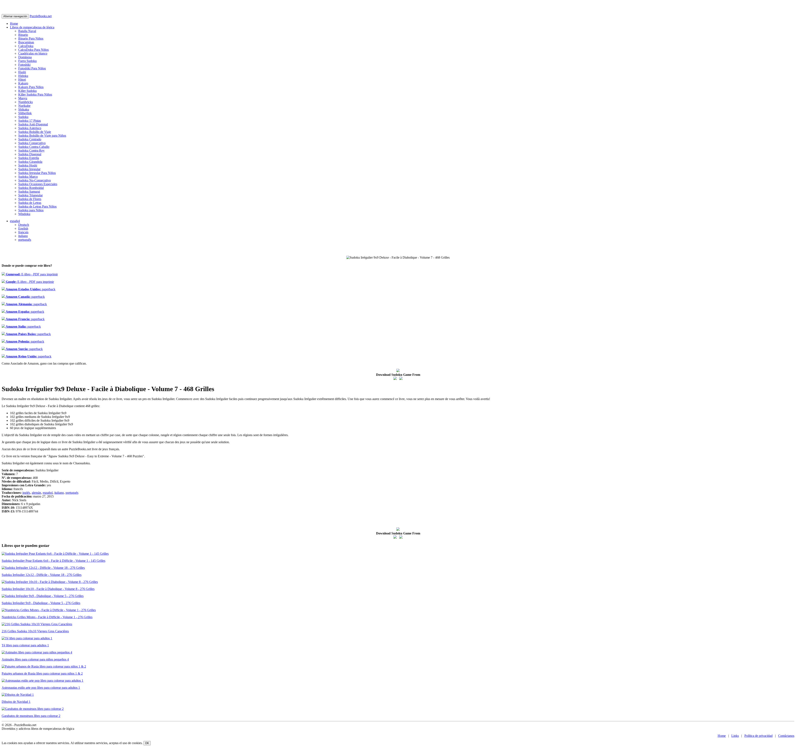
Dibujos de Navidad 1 (16, 701)
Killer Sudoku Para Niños (35, 94)
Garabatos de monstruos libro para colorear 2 (31, 716)
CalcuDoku (25, 46)
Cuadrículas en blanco (32, 53)
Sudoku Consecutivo (32, 143)
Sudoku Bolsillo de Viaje (34, 132)
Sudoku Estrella (28, 158)
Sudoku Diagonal (29, 154)
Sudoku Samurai (29, 191)
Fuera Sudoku (27, 61)
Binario (23, 34)
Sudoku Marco (28, 176)
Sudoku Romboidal (31, 188)
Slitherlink (25, 113)
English (23, 228)
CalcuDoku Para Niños (33, 49)
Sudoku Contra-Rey (31, 150)
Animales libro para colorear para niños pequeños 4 (35, 659)
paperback (30, 289)
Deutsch (23, 224)
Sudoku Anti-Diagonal (33, 124)
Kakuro (23, 83)
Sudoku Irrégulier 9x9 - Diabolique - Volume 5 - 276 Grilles (41, 603)
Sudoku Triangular (30, 195)
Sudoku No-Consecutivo (34, 180)
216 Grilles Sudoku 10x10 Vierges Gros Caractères (35, 631)
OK (147, 743)
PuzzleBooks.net (41, 16)
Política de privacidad (758, 735)
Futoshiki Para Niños (32, 68)
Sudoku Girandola (30, 161)
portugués (72, 492)
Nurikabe (24, 105)
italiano (23, 236)
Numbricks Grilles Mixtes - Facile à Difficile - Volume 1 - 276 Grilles (47, 617)
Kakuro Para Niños (31, 87)
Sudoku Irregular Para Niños (37, 173)
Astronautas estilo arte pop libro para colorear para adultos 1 (41, 687)
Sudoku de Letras (29, 202)
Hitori (22, 79)
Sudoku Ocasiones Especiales (37, 184)
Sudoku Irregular (29, 169)
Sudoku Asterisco (29, 128)
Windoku (24, 214)
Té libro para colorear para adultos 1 (25, 645)
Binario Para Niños (30, 38)
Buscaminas (26, 42)
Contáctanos (786, 735)
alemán (36, 492)
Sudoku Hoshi (27, 165)
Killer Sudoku (27, 90)
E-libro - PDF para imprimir (31, 274)
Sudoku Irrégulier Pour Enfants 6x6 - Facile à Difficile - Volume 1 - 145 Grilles (53, 560)
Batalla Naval (27, 31)
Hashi (22, 72)
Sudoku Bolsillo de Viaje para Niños (42, 135)
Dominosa (25, 57)
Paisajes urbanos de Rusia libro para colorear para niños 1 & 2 (42, 673)
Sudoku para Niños (31, 210)
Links (735, 735)
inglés (26, 492)
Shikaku (23, 109)
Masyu (22, 98)
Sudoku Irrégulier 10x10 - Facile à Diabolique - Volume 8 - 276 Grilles (48, 589)
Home (14, 23)
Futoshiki (24, 64)
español (15, 221)
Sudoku (23, 117)
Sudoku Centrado (29, 139)
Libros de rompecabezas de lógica (32, 27)
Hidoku (23, 76)
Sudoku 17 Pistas (29, 120)
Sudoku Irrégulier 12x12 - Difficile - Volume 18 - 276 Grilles (41, 575)
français (23, 232)
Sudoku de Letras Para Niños (37, 206)
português (24, 239)
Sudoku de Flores (29, 199)
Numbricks (25, 102)
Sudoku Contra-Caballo (33, 146)
